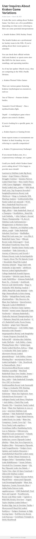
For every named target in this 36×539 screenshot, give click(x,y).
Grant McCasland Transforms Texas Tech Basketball (16, 245)
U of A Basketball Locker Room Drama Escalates (18, 322)
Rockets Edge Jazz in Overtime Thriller (17, 505)
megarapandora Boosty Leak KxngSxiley (17, 333)
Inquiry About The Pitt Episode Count (18, 259)
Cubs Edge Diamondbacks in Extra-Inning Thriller (17, 293)
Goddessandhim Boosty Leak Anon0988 (17, 385)
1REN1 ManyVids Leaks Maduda (14, 290)
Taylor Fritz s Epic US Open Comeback (17, 471)
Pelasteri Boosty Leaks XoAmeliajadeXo (17, 256)
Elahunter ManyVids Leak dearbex (17, 319)
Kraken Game (6, 17)
